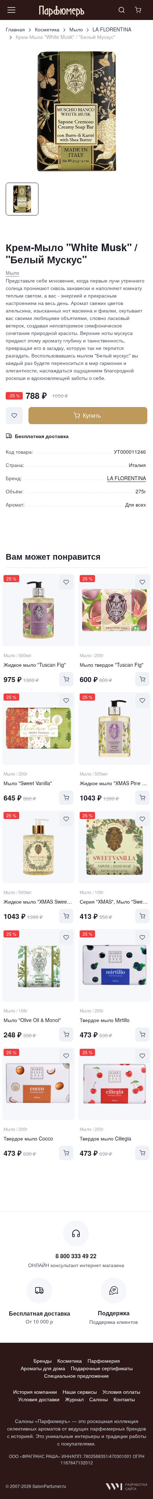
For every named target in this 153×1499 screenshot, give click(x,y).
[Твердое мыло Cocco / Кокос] (38, 1083)
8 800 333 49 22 (76, 1256)
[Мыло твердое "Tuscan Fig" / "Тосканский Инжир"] (114, 610)
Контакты (124, 1399)
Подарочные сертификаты (102, 1368)
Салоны (98, 1399)
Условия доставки (38, 1399)
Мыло (76, 29)
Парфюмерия (104, 1360)
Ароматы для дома (43, 1368)
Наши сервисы (80, 1391)
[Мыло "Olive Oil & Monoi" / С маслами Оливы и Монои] (38, 965)
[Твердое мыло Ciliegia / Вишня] (114, 1083)
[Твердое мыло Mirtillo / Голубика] (114, 965)
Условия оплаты (121, 1391)
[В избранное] (14, 415)
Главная (15, 29)
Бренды (42, 1360)
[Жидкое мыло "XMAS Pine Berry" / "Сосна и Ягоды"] (114, 728)
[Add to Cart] (66, 679)
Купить (92, 415)
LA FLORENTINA (112, 29)
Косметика (47, 29)
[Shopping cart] (138, 10)
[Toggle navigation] (11, 10)
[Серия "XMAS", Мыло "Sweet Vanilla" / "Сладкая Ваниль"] (114, 847)
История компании (35, 1391)
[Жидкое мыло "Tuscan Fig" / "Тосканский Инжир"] (38, 610)
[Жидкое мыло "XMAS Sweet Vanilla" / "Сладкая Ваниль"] (38, 847)
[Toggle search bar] (121, 10)
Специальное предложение (76, 1375)
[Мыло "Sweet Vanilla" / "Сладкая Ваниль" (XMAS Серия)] (38, 728)
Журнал (74, 1399)
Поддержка (114, 1313)
